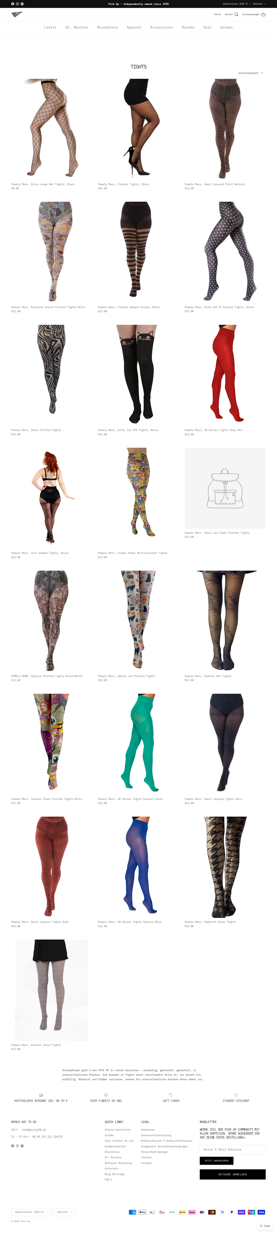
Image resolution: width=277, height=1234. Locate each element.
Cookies (146, 1157)
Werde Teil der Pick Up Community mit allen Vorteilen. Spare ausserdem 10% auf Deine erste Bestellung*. (229, 1133)
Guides (226, 27)
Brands (188, 27)
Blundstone (107, 27)
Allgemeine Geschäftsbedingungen (164, 1146)
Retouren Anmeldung (118, 1163)
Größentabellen (115, 1146)
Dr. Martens (77, 27)
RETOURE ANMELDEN (233, 1174)
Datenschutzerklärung (156, 1135)
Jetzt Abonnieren (217, 1160)
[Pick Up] (17, 14)
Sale (207, 27)
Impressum (148, 1129)
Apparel (134, 27)
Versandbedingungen (154, 1152)
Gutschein (111, 1168)
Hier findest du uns (119, 1140)
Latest (50, 27)
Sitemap (146, 1163)
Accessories (161, 27)
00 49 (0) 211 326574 (47, 1136)
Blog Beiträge (114, 1174)
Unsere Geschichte (117, 1129)
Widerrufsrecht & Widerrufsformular (166, 1140)
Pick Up (25, 1221)
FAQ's (108, 1179)
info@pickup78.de (34, 1129)
